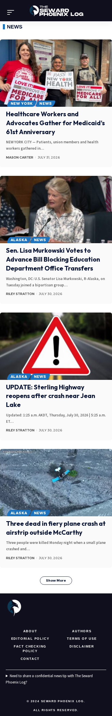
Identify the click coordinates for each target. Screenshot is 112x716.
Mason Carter (19, 157)
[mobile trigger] (12, 12)
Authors (82, 631)
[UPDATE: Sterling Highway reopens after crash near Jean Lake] (56, 346)
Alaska (19, 240)
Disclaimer (81, 646)
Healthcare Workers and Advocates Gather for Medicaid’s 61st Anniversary (55, 123)
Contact (30, 658)
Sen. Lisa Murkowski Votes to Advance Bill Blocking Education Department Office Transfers (53, 259)
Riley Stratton (20, 294)
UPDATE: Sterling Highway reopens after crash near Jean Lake (50, 396)
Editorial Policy (30, 638)
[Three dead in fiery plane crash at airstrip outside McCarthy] (56, 482)
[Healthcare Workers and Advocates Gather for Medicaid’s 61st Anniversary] (56, 73)
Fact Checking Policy (30, 649)
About (30, 631)
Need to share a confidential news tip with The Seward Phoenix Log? (49, 679)
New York (22, 103)
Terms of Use (82, 638)
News (45, 103)
